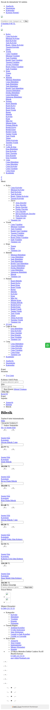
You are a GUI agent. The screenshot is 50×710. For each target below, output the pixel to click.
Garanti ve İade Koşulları (20, 634)
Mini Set (9, 121)
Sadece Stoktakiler (11, 425)
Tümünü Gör (21, 218)
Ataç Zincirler (21, 205)
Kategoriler (10, 10)
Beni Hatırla (9, 389)
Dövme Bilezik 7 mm (9, 520)
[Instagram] (8, 602)
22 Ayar (9, 145)
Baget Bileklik (11, 104)
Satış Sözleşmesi (17, 632)
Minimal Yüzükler (13, 56)
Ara (26, 21)
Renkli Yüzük (11, 132)
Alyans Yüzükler (12, 64)
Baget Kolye (11, 106)
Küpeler (14, 621)
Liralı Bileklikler (12, 95)
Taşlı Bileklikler (12, 86)
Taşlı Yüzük (10, 136)
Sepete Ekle (5, 438)
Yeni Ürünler (16, 643)
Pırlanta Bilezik (12, 125)
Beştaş (8, 112)
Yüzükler (14, 619)
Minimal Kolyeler (12, 38)
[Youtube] (8, 597)
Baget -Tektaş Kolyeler (15, 45)
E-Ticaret (18, 707)
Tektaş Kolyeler (12, 140)
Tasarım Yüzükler (12, 62)
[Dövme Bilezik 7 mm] (9, 513)
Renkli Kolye (11, 127)
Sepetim (14, 649)
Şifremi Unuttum (20, 389)
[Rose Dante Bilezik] (9, 494)
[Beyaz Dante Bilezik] (9, 475)
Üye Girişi (10, 376)
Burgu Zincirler (21, 207)
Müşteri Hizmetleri (18, 647)
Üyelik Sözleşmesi (18, 630)
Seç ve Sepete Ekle (8, 428)
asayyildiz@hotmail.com (20, 658)
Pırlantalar (14, 623)
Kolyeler (9, 117)
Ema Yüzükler (11, 158)
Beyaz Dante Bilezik (9, 481)
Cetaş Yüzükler (12, 54)
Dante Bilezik (6, 462)
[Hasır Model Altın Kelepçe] (5, 572)
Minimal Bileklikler (13, 80)
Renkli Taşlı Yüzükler (14, 60)
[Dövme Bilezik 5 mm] (9, 436)
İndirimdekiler (16, 645)
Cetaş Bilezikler (12, 164)
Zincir (8, 49)
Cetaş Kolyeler (11, 36)
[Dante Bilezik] (9, 455)
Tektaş (8, 138)
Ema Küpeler (11, 156)
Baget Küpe (10, 108)
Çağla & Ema (11, 147)
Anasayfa (9, 402)
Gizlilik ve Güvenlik (18, 636)
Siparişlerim (10, 8)
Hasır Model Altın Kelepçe (11, 578)
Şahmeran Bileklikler (14, 97)
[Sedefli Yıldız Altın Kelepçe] (9, 533)
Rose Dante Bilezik (8, 500)
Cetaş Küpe (10, 171)
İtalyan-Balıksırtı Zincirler (25, 214)
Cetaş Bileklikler (12, 82)
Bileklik (9, 77)
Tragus (8, 73)
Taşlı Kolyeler (11, 43)
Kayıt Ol (4, 394)
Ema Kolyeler (11, 151)
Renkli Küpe (11, 130)
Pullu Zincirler (21, 216)
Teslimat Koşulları (18, 628)
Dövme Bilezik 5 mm (9, 442)
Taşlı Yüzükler (11, 58)
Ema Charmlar (11, 153)
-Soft (14, 707)
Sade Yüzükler (11, 69)
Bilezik (8, 99)
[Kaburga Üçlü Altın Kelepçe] (5, 552)
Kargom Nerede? (12, 13)
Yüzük (8, 51)
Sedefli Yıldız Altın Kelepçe (11, 539)
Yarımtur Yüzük (12, 143)
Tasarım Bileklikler (13, 91)
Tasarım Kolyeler (12, 47)
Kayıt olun (28, 587)
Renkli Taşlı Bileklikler (15, 88)
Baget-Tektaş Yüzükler (14, 67)
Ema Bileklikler (12, 149)
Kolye (8, 34)
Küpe (8, 71)
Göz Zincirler (21, 211)
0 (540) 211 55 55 (8, 608)
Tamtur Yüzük (11, 134)
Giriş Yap (5, 392)
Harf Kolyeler (11, 41)
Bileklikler (15, 617)
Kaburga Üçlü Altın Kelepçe (12, 559)
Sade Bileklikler (12, 84)
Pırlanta (9, 101)
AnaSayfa (9, 6)
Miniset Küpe (11, 123)
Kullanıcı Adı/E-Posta (9, 380)
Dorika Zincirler (22, 209)
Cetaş (8, 160)
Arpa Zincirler (21, 203)
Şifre (3, 384)
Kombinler (10, 173)
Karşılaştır (5, 440)
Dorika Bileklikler (13, 93)
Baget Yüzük (11, 110)
